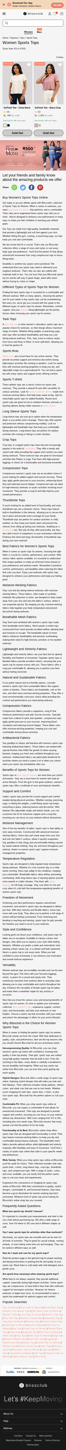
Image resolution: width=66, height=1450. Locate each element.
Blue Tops (17, 1328)
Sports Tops (29, 1342)
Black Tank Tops (36, 1339)
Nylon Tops (45, 1346)
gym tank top (11, 324)
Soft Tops (38, 1353)
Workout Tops (9, 1346)
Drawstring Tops (52, 1318)
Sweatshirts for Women (20, 1353)
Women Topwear (36, 1325)
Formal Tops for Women (48, 1342)
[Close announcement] (4, 5)
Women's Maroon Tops (15, 1339)
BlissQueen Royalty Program (18, 1441)
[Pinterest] (40, 187)
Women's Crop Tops (53, 1314)
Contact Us (31, 1436)
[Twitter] (23, 187)
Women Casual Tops (28, 1346)
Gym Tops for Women (31, 1307)
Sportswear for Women (15, 1325)
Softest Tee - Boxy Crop (48, 108)
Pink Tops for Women (49, 1332)
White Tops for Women (39, 1335)
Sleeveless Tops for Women (26, 1349)
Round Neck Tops (52, 1307)
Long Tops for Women (13, 1321)
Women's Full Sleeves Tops (16, 1311)
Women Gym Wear (12, 1342)
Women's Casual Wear (31, 1318)
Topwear (14, 38)
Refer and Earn (45, 1436)
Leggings (50, 1339)
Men (39, 31)
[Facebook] (32, 187)
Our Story (18, 1436)
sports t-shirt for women (40, 391)
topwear (24, 310)
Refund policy (33, 1445)
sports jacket (49, 405)
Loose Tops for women (31, 1314)
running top (8, 530)
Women (28, 32)
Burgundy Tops (30, 1332)
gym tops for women (27, 775)
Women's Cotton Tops (52, 1321)
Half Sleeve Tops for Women (46, 1311)
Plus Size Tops (11, 1318)
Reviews (38, 1441)
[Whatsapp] (14, 187)
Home (5, 38)
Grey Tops (21, 1335)
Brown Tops (15, 1332)
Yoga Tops (47, 1349)
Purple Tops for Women (35, 1328)
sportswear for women (18, 209)
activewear (30, 448)
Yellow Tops (8, 1335)
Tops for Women (11, 1307)
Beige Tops (57, 1335)
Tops (22, 38)
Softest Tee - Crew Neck (17, 108)
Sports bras (8, 356)
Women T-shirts (10, 1314)
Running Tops (32, 1321)
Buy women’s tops (22, 1007)
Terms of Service (52, 1441)
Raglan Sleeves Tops (22, 1356)
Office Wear (40, 1356)
